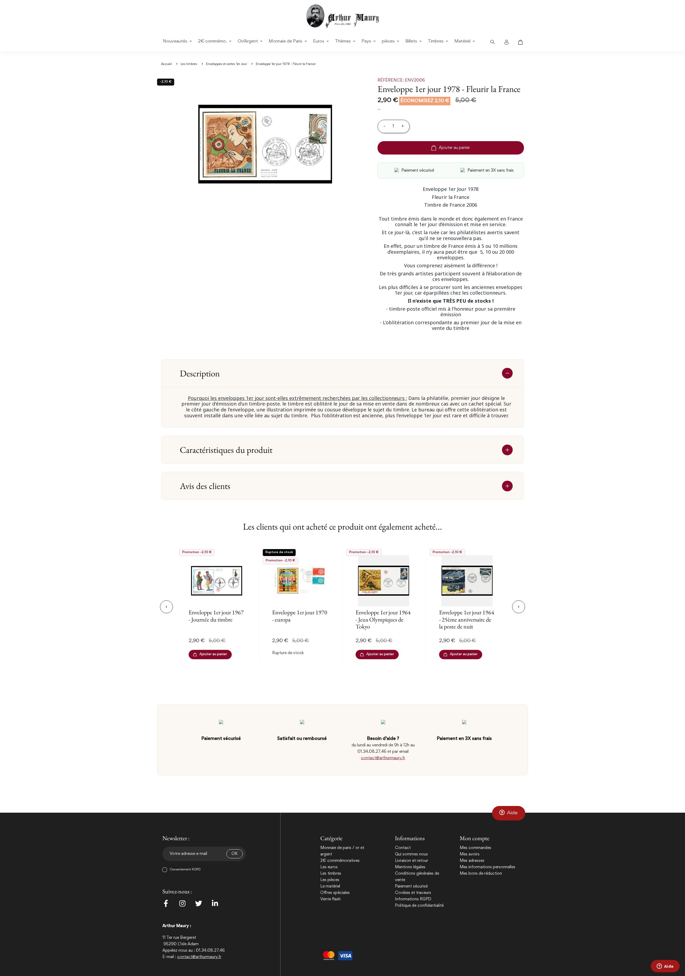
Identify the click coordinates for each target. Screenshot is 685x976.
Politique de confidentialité (419, 906)
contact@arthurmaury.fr (383, 758)
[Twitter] (198, 903)
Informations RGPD (413, 899)
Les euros (329, 867)
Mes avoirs (470, 854)
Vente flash (330, 899)
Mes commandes (475, 848)
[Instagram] (182, 903)
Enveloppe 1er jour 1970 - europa (299, 615)
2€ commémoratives (340, 861)
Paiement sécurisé (411, 886)
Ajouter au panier (454, 148)
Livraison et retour (411, 861)
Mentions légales (410, 867)
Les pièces (329, 880)
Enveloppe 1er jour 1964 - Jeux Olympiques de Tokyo (383, 619)
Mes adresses (472, 861)
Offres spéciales (335, 893)
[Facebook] (165, 903)
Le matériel (330, 886)
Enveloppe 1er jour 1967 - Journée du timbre (216, 615)
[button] (508, 813)
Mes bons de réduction (481, 873)
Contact (403, 848)
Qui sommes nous (411, 854)
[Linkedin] (214, 903)
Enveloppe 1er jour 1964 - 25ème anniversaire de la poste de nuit (466, 619)
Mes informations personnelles (487, 867)
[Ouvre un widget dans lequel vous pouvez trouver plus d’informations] (665, 966)
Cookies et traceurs (413, 893)
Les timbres (330, 873)
